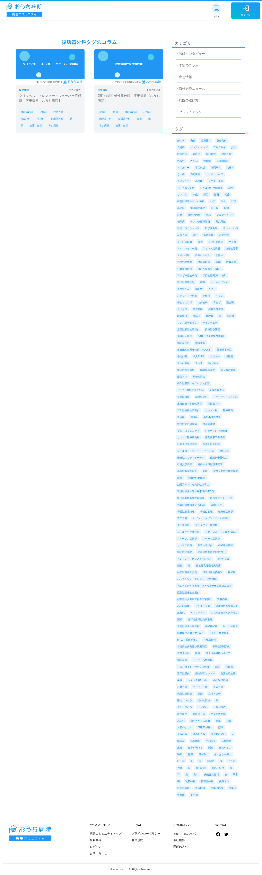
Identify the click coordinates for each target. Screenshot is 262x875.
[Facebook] (218, 834)
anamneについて (185, 833)
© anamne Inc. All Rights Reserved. (131, 869)
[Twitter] (226, 834)
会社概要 (179, 840)
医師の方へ (180, 846)
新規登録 (95, 840)
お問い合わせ (98, 853)
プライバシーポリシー (146, 833)
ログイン (95, 846)
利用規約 (137, 840)
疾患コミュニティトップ (105, 833)
